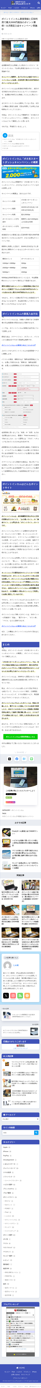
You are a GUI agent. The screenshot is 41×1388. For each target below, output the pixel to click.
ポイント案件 (9, 1235)
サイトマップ (25, 1374)
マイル (6, 1243)
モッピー (3, 8)
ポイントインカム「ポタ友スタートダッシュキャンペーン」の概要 (20, 140)
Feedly (20, 999)
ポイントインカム (18, 810)
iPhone (32, 8)
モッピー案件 (9, 1256)
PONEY (9, 1208)
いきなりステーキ (10, 1164)
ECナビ (9, 1201)
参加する (32, 1351)
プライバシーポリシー (20, 1378)
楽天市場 (9, 1295)
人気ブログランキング (20, 1048)
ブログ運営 (8, 1193)
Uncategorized (9, 1160)
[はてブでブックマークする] (24, 758)
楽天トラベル (10, 1288)
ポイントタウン (11, 1223)
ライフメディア (11, 1231)
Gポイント (9, 1205)
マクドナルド (9, 1247)
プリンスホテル (9, 1189)
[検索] (36, 1133)
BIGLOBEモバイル (12, 1272)
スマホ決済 (8, 1172)
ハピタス (16, 8)
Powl (10, 8)
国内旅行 (7, 1264)
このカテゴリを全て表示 (20, 1348)
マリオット (24, 8)
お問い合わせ (15, 1374)
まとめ (6, 148)
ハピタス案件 (9, 1184)
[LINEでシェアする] (31, 758)
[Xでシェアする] (9, 758)
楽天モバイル (11, 1291)
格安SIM (7, 1268)
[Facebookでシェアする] (16, 758)
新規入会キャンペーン (26, 816)
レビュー (7, 1260)
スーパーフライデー (13, 1180)
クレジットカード (10, 1168)
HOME (21, 1368)
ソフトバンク (9, 1176)
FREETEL (9, 1276)
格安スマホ (10, 1280)
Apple (6, 1147)
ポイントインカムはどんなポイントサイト (16, 146)
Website (27, 999)
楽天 (6, 1284)
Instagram (13, 999)
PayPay (7, 1155)
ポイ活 (6, 1239)
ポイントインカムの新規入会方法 (14, 143)
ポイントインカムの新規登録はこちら (20, 737)
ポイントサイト (10, 1197)
